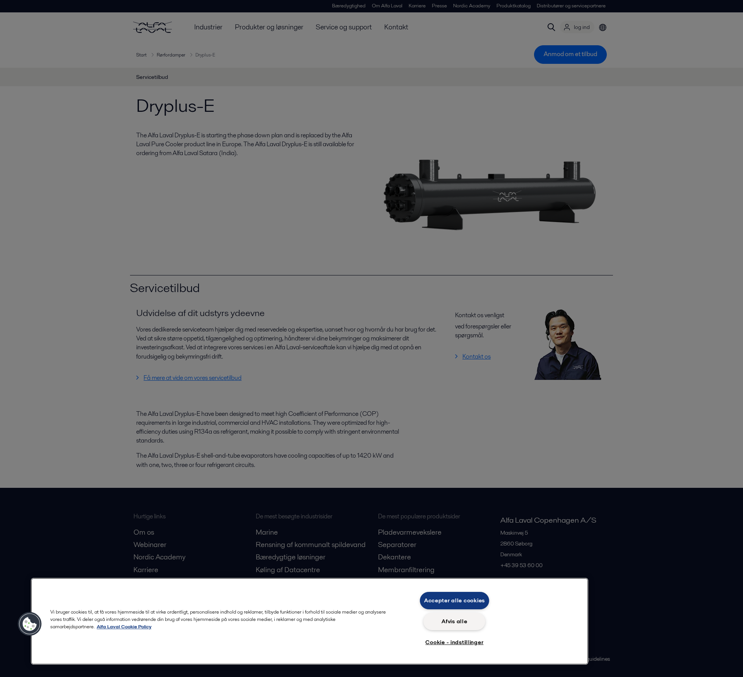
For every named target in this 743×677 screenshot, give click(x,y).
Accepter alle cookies (454, 600)
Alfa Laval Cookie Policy (124, 626)
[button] (29, 624)
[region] (309, 621)
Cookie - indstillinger (454, 642)
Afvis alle (454, 621)
